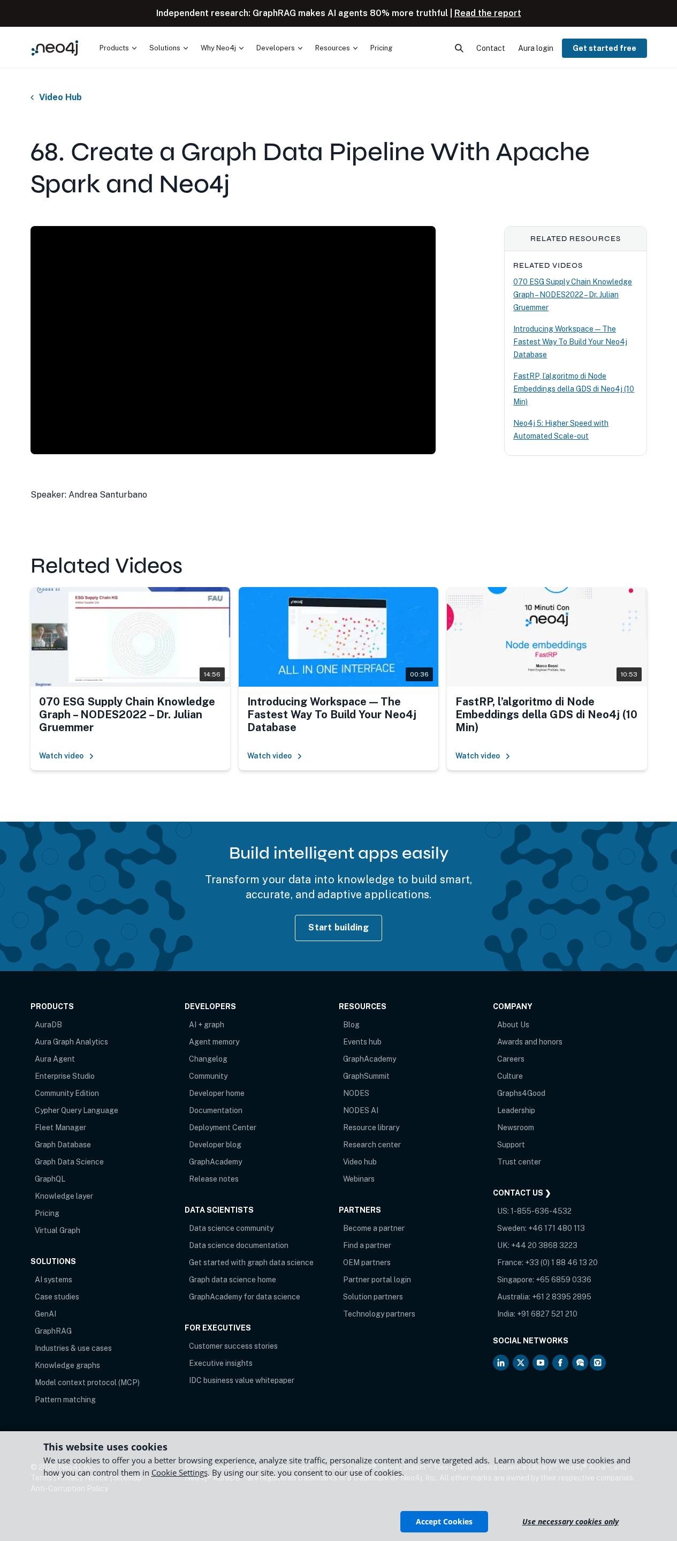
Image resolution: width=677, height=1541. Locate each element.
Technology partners (379, 1314)
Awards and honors (529, 1042)
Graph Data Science (69, 1161)
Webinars (359, 1179)
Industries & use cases (73, 1348)
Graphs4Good (521, 1093)
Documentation (215, 1110)
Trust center (519, 1161)
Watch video (61, 755)
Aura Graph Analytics (71, 1042)
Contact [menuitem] (490, 48)
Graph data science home (232, 1279)
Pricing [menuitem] (381, 48)
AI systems (53, 1279)
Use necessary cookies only (570, 1521)
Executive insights (221, 1363)
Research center (372, 1144)
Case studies (57, 1296)
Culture (510, 1076)
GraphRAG (53, 1331)
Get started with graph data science (251, 1262)
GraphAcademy (215, 1161)
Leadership (516, 1110)
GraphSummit (366, 1076)
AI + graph (206, 1024)
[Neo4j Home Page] (55, 48)
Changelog (208, 1059)
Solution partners (373, 1296)
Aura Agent (55, 1059)
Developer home (217, 1093)
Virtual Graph (57, 1230)
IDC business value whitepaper (241, 1380)
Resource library (371, 1127)
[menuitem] (118, 48)
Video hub (360, 1161)
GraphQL (50, 1179)
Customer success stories (233, 1346)
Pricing (47, 1213)
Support (511, 1144)
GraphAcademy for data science (244, 1296)
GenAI (45, 1314)
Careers (510, 1059)
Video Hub (60, 97)
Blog (351, 1024)
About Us (513, 1024)
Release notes (214, 1179)
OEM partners (367, 1262)
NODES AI (360, 1110)
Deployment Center (222, 1127)
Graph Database (63, 1144)
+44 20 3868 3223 (544, 1245)
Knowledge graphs (67, 1365)
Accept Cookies (444, 1521)
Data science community (231, 1228)
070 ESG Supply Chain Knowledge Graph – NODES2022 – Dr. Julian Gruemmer (572, 294)
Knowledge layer (64, 1196)
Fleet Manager (60, 1127)
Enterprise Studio (65, 1076)
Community (208, 1076)
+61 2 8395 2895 (561, 1296)
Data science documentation (238, 1245)
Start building (338, 927)
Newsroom (515, 1127)
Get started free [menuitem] (604, 48)
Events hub (362, 1042)
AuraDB (48, 1024)
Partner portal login (377, 1279)
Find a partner (367, 1245)
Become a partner (374, 1228)
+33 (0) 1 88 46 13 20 (561, 1262)
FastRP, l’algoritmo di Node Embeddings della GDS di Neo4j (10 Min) (573, 389)
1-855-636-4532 (541, 1211)
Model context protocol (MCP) (87, 1382)
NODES (356, 1093)
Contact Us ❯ (522, 1193)
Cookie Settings (179, 1472)
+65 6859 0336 (563, 1279)
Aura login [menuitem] (535, 48)
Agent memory (214, 1042)
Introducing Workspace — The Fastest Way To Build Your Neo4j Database (570, 342)
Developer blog (215, 1144)
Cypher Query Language (76, 1110)
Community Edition (67, 1093)
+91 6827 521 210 (547, 1314)
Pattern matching (65, 1399)
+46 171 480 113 (556, 1228)
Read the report (487, 13)
